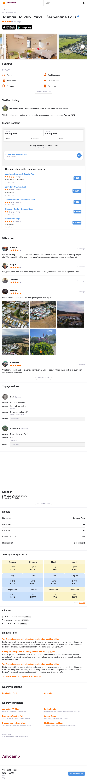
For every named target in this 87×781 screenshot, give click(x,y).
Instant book (75, 774)
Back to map (8, 10)
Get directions (43, 503)
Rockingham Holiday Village (14, 723)
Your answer (15, 418)
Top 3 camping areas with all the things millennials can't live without (31, 639)
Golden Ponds (50, 709)
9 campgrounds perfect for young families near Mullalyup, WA (28, 652)
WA (3, 13)
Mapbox (6, 737)
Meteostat (82, 603)
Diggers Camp (50, 716)
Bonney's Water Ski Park (12, 716)
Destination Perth (11, 13)
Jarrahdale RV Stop (10, 709)
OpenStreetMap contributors (19, 737)
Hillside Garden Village (53, 723)
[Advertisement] (43, 470)
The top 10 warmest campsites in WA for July (21, 677)
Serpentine (48, 693)
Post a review (43, 378)
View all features (43, 91)
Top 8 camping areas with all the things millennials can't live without (31, 664)
